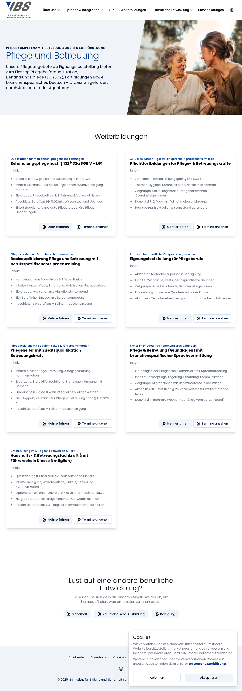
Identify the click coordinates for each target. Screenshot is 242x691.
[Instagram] (121, 669)
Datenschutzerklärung (207, 663)
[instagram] (232, 10)
